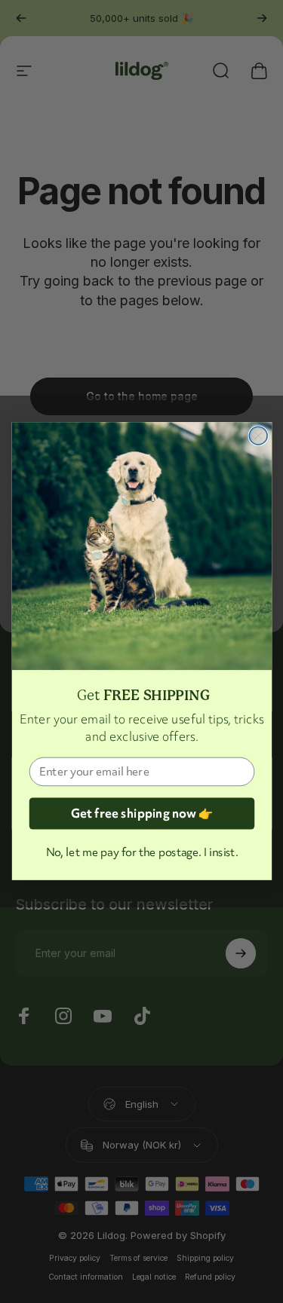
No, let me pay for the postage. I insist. (141, 852)
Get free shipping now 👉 (141, 814)
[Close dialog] (258, 436)
